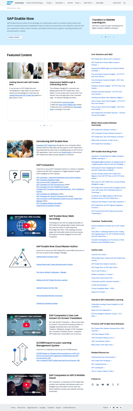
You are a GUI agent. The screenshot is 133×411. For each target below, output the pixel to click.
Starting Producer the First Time (47, 288)
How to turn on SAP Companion (47, 182)
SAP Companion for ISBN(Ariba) (47, 194)
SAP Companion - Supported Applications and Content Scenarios (58, 177)
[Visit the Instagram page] (92, 384)
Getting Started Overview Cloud (47, 257)
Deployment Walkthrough (67, 105)
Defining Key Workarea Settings (47, 303)
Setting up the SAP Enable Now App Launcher (51, 280)
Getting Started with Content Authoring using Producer (54, 264)
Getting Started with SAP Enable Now (22, 95)
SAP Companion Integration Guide (47, 180)
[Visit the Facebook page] (118, 384)
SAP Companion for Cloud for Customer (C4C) (52, 196)
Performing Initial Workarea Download (49, 296)
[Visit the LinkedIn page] (98, 384)
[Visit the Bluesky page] (108, 384)
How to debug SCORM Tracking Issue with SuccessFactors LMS (58, 360)
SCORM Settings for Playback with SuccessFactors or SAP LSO (57, 353)
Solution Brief (66, 152)
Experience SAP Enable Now (46, 145)
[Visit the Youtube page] (103, 384)
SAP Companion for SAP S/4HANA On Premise (52, 187)
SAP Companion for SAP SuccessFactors (50, 184)
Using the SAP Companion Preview (48, 205)
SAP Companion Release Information (49, 203)
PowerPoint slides (68, 102)
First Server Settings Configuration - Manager (51, 272)
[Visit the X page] (113, 384)
